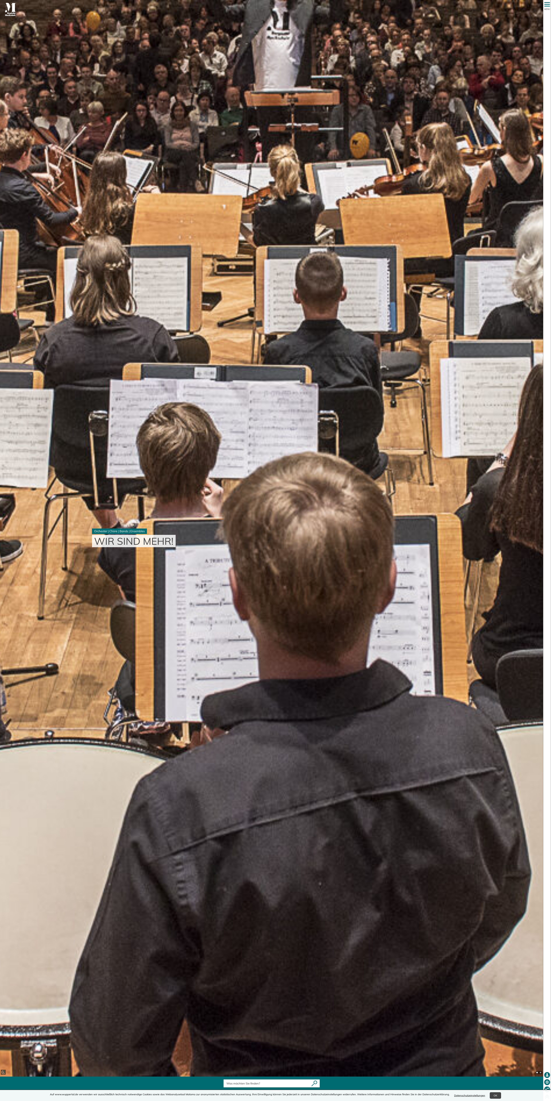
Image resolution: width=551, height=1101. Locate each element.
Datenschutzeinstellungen (469, 1095)
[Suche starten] (314, 1083)
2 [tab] (540, 1072)
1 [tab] (537, 1072)
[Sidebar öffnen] (547, 4)
